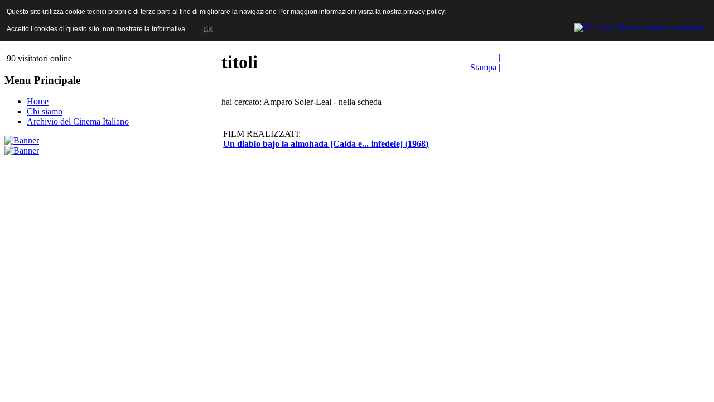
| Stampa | (484, 62)
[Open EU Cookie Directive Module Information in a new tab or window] (639, 26)
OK (207, 29)
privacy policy (423, 12)
